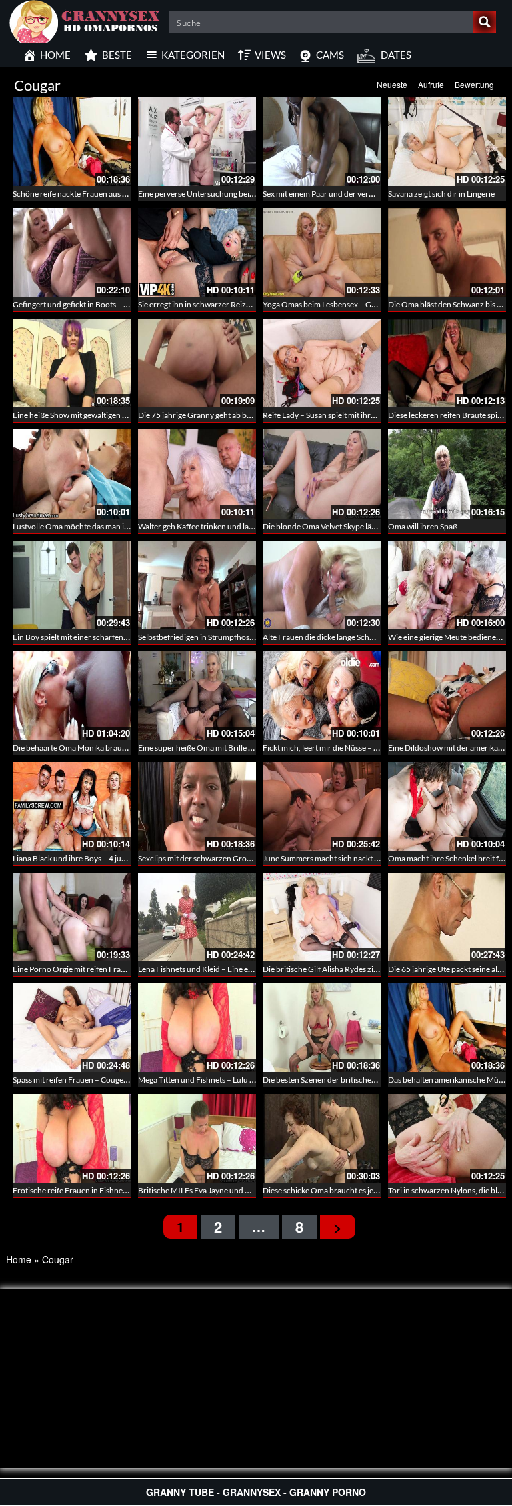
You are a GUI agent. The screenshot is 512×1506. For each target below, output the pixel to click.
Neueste (392, 84)
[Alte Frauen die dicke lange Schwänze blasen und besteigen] (322, 585)
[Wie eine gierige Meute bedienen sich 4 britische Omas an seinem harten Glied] (447, 585)
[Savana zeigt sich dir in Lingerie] (447, 141)
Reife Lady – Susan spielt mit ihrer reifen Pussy (342, 415)
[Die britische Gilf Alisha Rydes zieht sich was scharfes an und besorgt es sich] (322, 917)
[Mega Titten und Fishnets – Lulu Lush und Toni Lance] (197, 1027)
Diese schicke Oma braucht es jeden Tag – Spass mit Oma (360, 1190)
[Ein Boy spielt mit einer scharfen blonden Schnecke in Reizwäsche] (72, 585)
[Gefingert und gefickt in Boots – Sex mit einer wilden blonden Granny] (72, 252)
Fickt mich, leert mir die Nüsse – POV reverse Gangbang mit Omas (376, 748)
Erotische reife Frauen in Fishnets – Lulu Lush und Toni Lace (116, 1190)
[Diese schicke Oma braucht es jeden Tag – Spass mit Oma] (322, 1138)
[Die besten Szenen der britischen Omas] (322, 1027)
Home (18, 1259)
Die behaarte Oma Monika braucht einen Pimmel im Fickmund (120, 748)
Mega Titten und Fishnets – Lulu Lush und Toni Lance (229, 1080)
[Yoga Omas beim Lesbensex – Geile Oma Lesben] (322, 252)
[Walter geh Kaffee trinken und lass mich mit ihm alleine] (197, 473)
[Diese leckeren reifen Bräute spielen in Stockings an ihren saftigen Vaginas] (447, 363)
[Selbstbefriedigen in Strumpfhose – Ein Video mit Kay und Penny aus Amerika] (197, 585)
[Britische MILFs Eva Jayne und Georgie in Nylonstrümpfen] (197, 1138)
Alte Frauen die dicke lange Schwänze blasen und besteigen (364, 637)
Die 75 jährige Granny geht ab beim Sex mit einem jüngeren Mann (250, 415)
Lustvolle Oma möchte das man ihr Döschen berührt (103, 526)
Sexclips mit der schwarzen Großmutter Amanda (222, 858)
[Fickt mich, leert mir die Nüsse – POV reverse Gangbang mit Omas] (322, 695)
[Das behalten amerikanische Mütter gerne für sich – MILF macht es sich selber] (447, 1027)
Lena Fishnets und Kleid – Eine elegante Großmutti (225, 969)
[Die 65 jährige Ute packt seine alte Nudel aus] (447, 917)
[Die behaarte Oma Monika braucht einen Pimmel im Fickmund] (72, 695)
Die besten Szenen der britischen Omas (330, 1080)
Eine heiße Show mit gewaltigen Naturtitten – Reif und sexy (114, 415)
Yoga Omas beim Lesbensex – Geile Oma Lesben (345, 304)
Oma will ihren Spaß (422, 526)
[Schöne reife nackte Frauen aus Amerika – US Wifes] (72, 141)
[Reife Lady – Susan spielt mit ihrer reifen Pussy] (322, 363)
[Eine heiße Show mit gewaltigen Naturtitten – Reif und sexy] (72, 363)
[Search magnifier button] (484, 22)
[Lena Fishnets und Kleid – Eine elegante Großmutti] (197, 917)
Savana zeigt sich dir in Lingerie (441, 194)
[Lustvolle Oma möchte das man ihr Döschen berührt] (72, 473)
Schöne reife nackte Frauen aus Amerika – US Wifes (101, 194)
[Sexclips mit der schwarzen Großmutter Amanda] (197, 806)
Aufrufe (431, 84)
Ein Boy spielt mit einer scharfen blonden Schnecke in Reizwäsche (126, 637)
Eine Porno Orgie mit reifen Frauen (73, 969)
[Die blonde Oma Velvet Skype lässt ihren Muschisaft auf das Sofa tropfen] (322, 473)
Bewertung (474, 84)
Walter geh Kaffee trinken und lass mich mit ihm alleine (231, 526)
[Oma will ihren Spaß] (447, 473)
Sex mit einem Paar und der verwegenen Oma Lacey (351, 194)
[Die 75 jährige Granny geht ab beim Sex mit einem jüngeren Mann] (197, 363)
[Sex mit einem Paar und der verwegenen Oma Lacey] (322, 141)
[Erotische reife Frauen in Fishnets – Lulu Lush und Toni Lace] (72, 1138)
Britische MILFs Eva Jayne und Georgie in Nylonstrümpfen (239, 1190)
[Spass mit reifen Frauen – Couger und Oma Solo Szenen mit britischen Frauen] (72, 1027)
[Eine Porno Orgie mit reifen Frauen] (72, 917)
